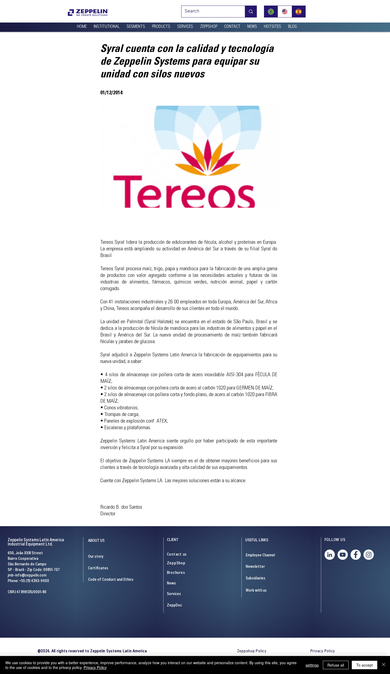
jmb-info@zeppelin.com (27, 576)
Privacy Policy (95, 667)
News (171, 584)
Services (174, 594)
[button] (106, 25)
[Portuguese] (271, 11)
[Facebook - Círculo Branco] (355, 554)
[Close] (383, 665)
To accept (364, 665)
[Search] (251, 11)
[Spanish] (298, 11)
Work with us (256, 591)
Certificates (98, 568)
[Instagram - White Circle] (368, 554)
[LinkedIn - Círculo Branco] (329, 554)
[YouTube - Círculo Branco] (342, 554)
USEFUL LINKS (256, 540)
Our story (95, 557)
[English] (285, 11)
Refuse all (335, 665)
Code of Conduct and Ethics (110, 580)
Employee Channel (260, 555)
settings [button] (312, 665)
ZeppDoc (174, 606)
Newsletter (255, 567)
